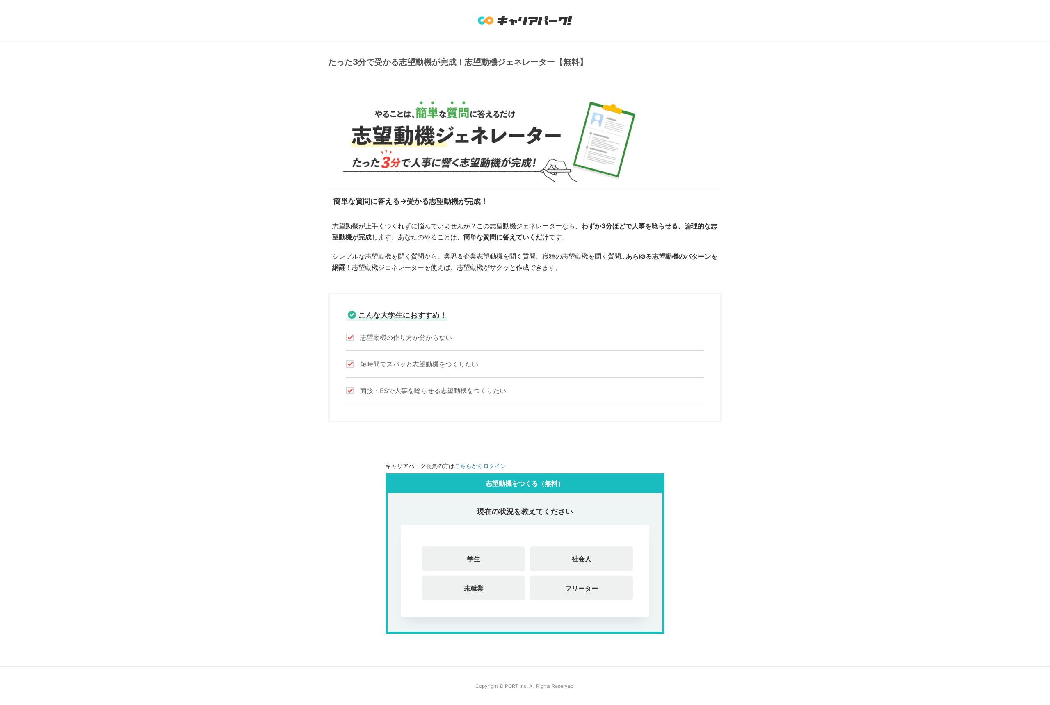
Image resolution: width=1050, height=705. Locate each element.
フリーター (581, 588)
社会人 (581, 559)
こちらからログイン (480, 465)
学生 (473, 559)
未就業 (474, 588)
